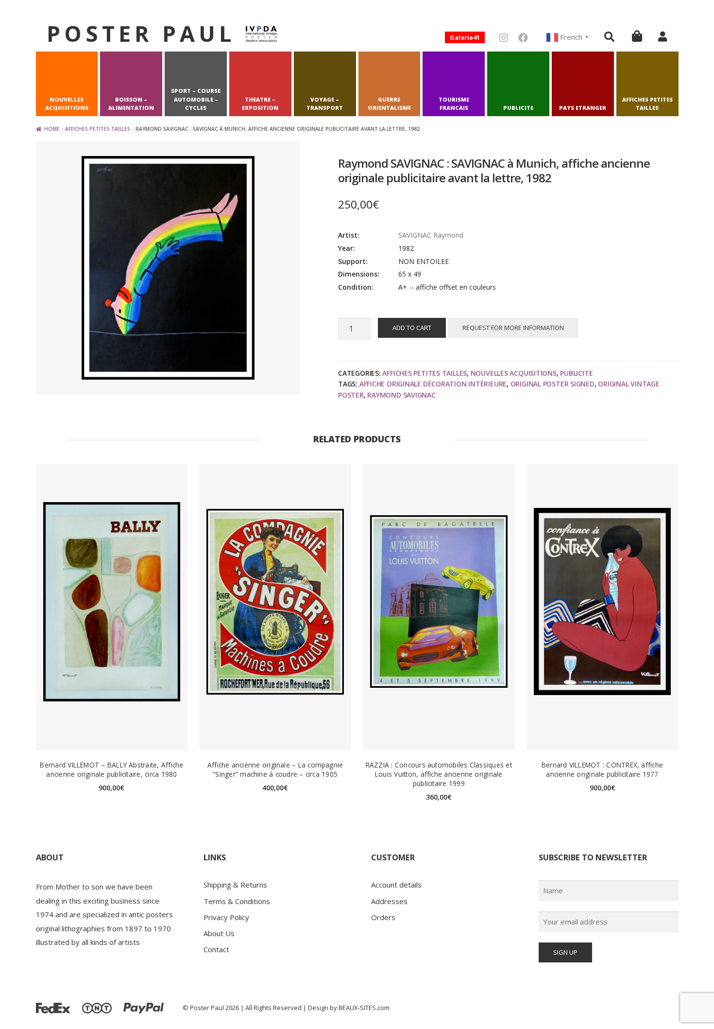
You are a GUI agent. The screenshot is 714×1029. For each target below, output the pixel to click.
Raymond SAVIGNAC (401, 395)
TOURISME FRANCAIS (454, 104)
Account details (396, 884)
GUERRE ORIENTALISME (389, 104)
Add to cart (411, 327)
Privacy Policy (226, 917)
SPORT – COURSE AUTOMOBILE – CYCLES (196, 99)
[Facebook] (523, 37)
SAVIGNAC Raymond (430, 235)
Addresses (389, 901)
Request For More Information (513, 327)
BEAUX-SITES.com (364, 1007)
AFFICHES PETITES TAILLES (647, 104)
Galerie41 (465, 37)
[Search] (609, 36)
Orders (383, 917)
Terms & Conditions (237, 901)
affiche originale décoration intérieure (433, 383)
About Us (219, 933)
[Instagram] (503, 37)
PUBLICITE (518, 107)
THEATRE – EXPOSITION (260, 104)
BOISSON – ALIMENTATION (131, 104)
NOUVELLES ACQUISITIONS (66, 104)
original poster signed (552, 383)
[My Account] (662, 36)
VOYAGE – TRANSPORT (324, 104)
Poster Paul (141, 33)
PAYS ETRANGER (582, 107)
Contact (216, 949)
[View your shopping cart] (637, 36)
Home (52, 128)
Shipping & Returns (235, 884)
